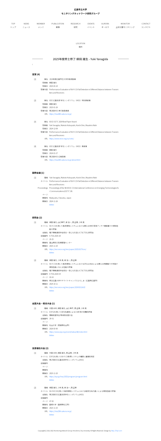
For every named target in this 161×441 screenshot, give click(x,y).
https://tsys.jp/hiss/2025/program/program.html (68, 376)
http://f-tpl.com (116, 431)
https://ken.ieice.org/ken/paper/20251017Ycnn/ (67, 249)
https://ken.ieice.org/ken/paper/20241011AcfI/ (67, 287)
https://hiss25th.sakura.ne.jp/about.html (64, 160)
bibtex (51, 204)
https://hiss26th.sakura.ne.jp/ (60, 114)
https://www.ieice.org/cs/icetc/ (61, 138)
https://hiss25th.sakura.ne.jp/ (60, 411)
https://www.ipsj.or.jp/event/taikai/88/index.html (68, 332)
